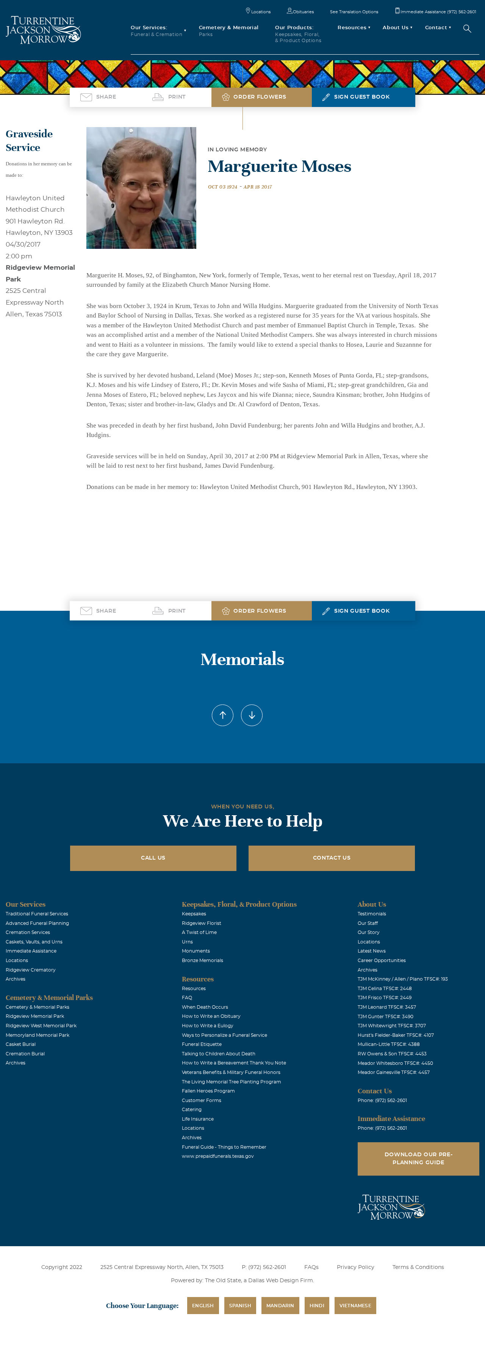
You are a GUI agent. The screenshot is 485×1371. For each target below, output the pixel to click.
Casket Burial (21, 1044)
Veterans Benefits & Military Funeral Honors (231, 1072)
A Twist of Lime (199, 932)
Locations (261, 12)
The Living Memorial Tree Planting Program (231, 1082)
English (203, 1305)
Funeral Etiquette (202, 1044)
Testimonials (372, 914)
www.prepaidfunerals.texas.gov (218, 1156)
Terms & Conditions (418, 1267)
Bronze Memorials (202, 960)
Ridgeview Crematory (31, 970)
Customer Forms (201, 1100)
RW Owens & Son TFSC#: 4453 (392, 1054)
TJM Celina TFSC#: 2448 (385, 988)
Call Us (153, 858)
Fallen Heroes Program (208, 1091)
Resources (194, 988)
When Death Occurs (205, 1007)
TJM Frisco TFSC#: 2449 (384, 997)
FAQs (311, 1267)
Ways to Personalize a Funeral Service (224, 1035)
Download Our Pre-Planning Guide (419, 1158)
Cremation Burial (25, 1054)
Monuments (196, 951)
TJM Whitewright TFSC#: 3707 (392, 1026)
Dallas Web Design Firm (280, 1280)
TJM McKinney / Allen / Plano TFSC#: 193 (403, 979)
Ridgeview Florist (201, 923)
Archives (15, 979)
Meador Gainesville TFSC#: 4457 (394, 1072)
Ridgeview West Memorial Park (41, 1026)
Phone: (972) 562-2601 (382, 1100)
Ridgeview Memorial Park (35, 1016)
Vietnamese (355, 1305)
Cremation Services (28, 932)
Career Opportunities (382, 960)
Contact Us (332, 858)
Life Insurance (198, 1119)
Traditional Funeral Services (37, 914)
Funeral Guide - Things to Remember (224, 1147)
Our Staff (368, 923)
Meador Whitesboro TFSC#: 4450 (395, 1063)
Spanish (240, 1305)
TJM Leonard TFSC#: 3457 (387, 1007)
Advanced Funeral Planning (37, 923)
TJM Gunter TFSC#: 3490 (385, 1016)
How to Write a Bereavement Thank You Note (234, 1063)
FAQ (187, 997)
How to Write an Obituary (211, 1016)
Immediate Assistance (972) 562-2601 (438, 12)
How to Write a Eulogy (207, 1026)
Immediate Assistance (31, 951)
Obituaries (303, 12)
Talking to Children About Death (218, 1054)
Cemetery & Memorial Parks (37, 1007)
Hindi (317, 1305)
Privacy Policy (355, 1267)
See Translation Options (354, 12)
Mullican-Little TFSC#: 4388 (389, 1044)
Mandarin (280, 1305)
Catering (192, 1109)
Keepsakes (194, 914)
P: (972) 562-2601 (264, 1267)
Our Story (369, 932)
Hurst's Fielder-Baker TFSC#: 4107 (396, 1035)
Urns (187, 942)
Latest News (372, 951)
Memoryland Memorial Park (37, 1035)
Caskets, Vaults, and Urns (34, 942)
